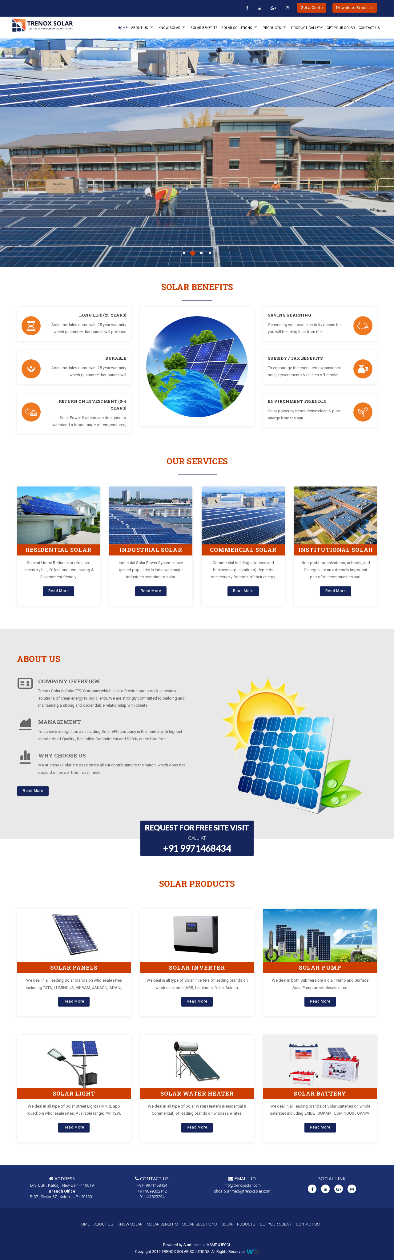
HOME (122, 28)
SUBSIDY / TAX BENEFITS (295, 358)
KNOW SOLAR (169, 28)
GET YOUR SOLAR (341, 28)
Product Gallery (307, 28)
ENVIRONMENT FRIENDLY (297, 401)
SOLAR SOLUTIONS (236, 28)
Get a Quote (312, 7)
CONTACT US (308, 1224)
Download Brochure (354, 7)
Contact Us (369, 28)
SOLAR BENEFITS (204, 28)
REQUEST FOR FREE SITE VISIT (197, 838)
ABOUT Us (139, 28)
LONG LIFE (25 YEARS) (102, 315)
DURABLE (115, 358)
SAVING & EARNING (289, 315)
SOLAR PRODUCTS (238, 1224)
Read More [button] (58, 591)
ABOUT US (103, 1224)
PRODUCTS (272, 28)
